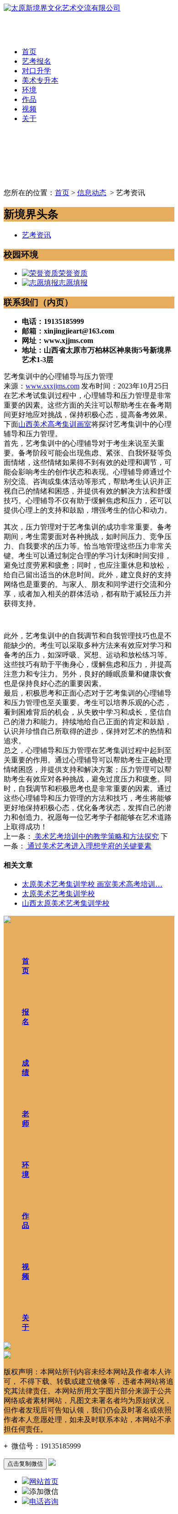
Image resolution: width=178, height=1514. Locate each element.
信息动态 (91, 193)
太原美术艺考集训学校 (58, 894)
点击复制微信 (25, 1463)
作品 (29, 99)
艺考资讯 (36, 235)
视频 (29, 109)
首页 (29, 52)
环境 (29, 90)
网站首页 (43, 1481)
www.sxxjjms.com (52, 386)
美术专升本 (40, 80)
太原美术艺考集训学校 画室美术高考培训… (92, 884)
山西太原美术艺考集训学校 (66, 903)
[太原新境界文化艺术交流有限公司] (62, 8)
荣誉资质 (73, 273)
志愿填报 (73, 283)
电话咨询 (43, 1501)
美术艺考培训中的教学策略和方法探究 (96, 836)
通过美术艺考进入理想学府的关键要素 (89, 846)
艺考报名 (36, 61)
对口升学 (36, 71)
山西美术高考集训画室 (54, 424)
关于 (29, 118)
